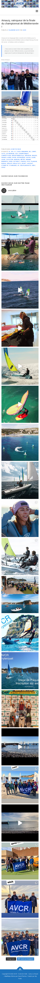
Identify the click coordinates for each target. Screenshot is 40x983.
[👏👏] (20, 670)
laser (33, 157)
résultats (17, 163)
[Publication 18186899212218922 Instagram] (20, 861)
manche (17, 159)
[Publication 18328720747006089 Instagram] (20, 823)
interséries (21, 157)
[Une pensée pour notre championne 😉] (20, 632)
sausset (30, 163)
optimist (16, 161)
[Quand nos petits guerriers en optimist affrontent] (20, 213)
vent (33, 165)
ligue (3, 159)
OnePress (7, 976)
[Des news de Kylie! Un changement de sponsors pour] (20, 518)
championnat (24, 153)
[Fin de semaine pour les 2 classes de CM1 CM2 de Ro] (20, 594)
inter (14, 157)
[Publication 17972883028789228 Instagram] (20, 746)
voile (3, 167)
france (4, 157)
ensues (34, 155)
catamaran (10, 153)
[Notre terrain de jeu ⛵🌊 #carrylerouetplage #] (20, 442)
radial (3, 163)
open (10, 161)
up (18, 165)
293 (12, 151)
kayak (28, 157)
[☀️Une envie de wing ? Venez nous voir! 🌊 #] (20, 404)
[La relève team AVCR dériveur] (20, 937)
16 (9, 151)
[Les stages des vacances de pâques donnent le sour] (20, 480)
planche (34, 161)
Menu (36, 11)
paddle (23, 161)
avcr (19, 151)
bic (30, 151)
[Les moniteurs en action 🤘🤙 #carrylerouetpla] (20, 290)
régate (9, 163)
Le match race (16, 149)
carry (34, 151)
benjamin (25, 151)
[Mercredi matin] (20, 784)
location (9, 159)
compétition (6, 155)
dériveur (28, 155)
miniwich (4, 161)
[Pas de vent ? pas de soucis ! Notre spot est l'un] (20, 252)
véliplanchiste (25, 165)
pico (28, 161)
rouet (24, 163)
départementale (18, 155)
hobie (9, 157)
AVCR (24, 30)
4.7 (15, 151)
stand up (4, 165)
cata (3, 153)
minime (28, 159)
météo (23, 159)
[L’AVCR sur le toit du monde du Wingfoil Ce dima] (20, 708)
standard (13, 165)
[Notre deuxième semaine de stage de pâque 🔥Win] (20, 366)
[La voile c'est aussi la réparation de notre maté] (20, 328)
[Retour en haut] (20, 969)
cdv (16, 153)
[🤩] (20, 899)
